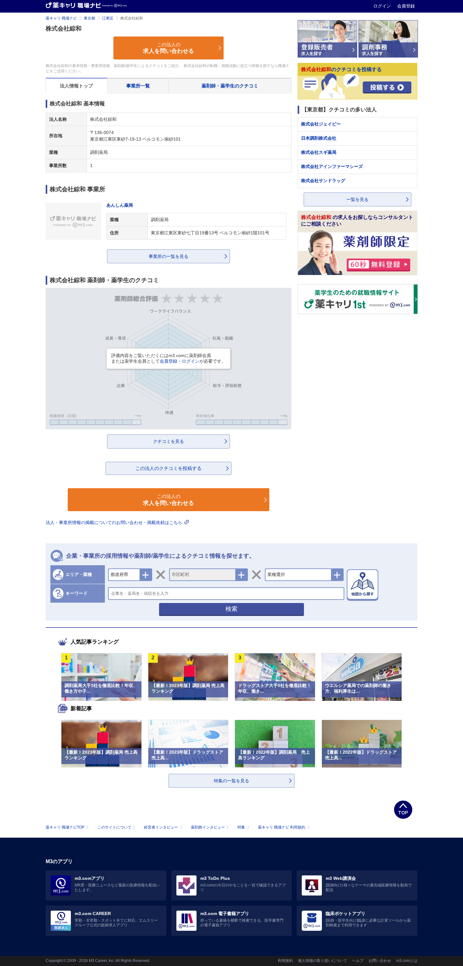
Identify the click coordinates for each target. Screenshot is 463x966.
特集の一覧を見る (231, 780)
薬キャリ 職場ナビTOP (65, 827)
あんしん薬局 (119, 205)
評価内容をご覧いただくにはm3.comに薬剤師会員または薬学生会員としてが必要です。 (168, 358)
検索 (231, 609)
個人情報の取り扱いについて (322, 960)
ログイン (382, 5)
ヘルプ (357, 960)
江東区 (107, 18)
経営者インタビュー (161, 827)
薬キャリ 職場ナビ (61, 18)
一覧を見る (357, 199)
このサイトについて (114, 827)
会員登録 (406, 5)
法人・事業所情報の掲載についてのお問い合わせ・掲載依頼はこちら (115, 522)
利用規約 (285, 960)
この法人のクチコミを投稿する (168, 468)
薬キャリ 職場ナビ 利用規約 (281, 827)
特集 (241, 827)
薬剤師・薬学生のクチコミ (230, 85)
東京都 (89, 18)
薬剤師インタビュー (208, 827)
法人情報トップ (76, 85)
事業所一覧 (138, 85)
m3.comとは (406, 960)
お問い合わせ (380, 960)
